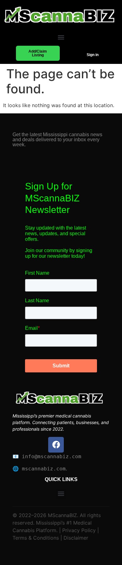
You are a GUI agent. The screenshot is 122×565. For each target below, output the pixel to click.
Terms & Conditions (36, 538)
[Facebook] (56, 445)
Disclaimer (75, 538)
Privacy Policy (78, 530)
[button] (61, 37)
